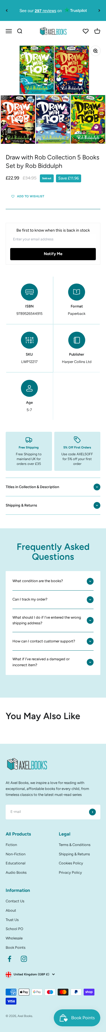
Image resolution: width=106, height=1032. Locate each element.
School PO (14, 929)
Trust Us (12, 920)
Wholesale (14, 938)
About (11, 910)
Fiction (11, 845)
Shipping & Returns (74, 854)
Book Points (15, 947)
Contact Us (15, 901)
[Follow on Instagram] (24, 959)
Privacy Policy (70, 872)
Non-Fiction (15, 854)
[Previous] (7, 10)
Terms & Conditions (74, 845)
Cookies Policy (71, 863)
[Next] (99, 10)
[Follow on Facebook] (9, 959)
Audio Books (16, 872)
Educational (15, 863)
